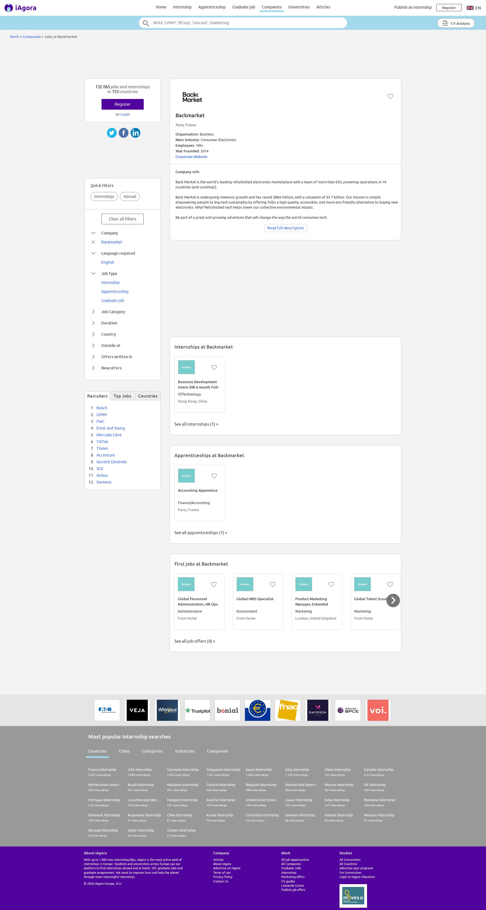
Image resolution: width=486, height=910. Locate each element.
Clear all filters (122, 218)
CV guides (288, 881)
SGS (99, 468)
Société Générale (111, 462)
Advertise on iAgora (226, 868)
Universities (299, 7)
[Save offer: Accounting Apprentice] (214, 476)
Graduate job (243, 7)
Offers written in (116, 356)
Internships (104, 196)
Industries (185, 751)
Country (108, 334)
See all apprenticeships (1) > (200, 532)
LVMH (101, 414)
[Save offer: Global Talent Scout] (390, 584)
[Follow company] (390, 96)
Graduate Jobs (291, 868)
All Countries (348, 864)
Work (14, 36)
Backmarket (111, 242)
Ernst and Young (110, 428)
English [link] (107, 262)
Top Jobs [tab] (122, 395)
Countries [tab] (148, 395)
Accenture (105, 455)
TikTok (102, 441)
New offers (111, 367)
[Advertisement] (243, 60)
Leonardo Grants (292, 885)
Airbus (102, 475)
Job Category (113, 311)
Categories (152, 751)
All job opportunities (295, 859)
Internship (182, 7)
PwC (100, 421)
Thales (102, 448)
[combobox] (243, 22)
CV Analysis (460, 23)
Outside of (110, 345)
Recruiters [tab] (97, 395)
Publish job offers (293, 889)
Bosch (101, 408)
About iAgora (222, 864)
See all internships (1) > (196, 424)
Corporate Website (191, 156)
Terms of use (222, 872)
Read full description (285, 228)
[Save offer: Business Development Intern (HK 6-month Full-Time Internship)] (214, 367)
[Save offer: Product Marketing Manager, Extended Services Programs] (331, 584)
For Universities (350, 872)
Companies (272, 7)
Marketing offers (293, 877)
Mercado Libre (109, 435)
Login (125, 114)
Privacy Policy (222, 877)
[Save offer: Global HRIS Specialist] (272, 584)
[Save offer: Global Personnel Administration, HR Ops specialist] (213, 584)
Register (123, 104)
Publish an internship (413, 7)
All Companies (291, 864)
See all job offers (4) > (194, 641)
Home (161, 7)
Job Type (109, 273)
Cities (124, 751)
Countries (97, 751)
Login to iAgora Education (357, 877)
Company (109, 233)
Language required (118, 253)
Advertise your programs (356, 868)
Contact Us (220, 881)
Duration (109, 322)
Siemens (103, 482)
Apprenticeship (212, 7)
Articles (323, 7)
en (477, 8)
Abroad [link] (129, 196)
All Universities (350, 859)
